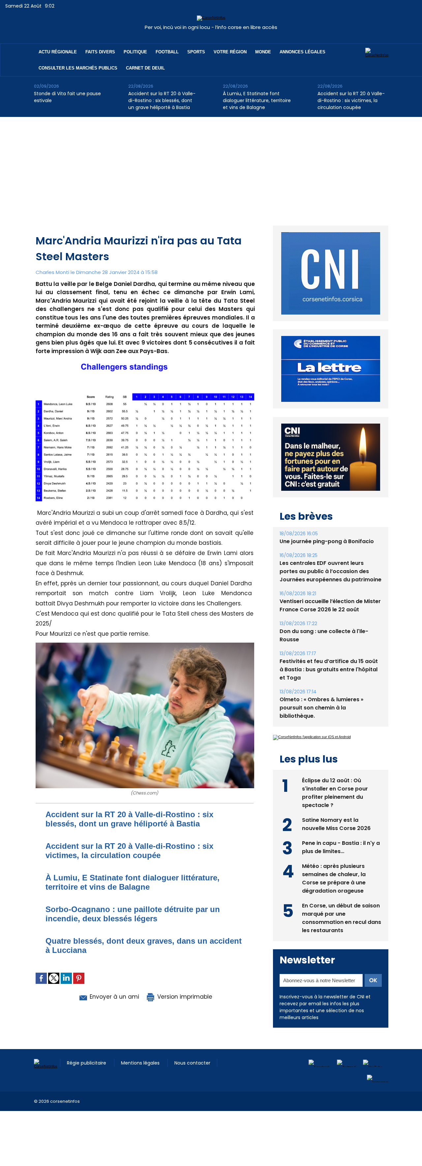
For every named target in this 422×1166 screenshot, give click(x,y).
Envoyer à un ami (113, 997)
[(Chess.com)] (145, 645)
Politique (135, 51)
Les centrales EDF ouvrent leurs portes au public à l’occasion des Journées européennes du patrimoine (330, 586)
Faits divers (100, 51)
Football (167, 51)
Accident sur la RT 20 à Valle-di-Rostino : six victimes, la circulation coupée (351, 100)
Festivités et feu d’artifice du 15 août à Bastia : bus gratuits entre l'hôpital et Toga (329, 685)
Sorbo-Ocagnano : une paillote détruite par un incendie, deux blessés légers (132, 914)
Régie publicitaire (87, 1070)
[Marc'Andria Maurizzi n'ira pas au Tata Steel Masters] (145, 365)
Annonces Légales (302, 51)
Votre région (230, 51)
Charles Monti (52, 272)
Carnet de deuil (145, 68)
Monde (263, 51)
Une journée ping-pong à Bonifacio (327, 556)
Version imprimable (184, 997)
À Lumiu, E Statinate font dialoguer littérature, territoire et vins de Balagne (257, 100)
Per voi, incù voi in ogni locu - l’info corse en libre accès (211, 27)
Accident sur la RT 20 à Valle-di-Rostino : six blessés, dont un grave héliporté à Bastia (162, 100)
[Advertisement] (211, 166)
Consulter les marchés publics (78, 68)
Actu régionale (58, 51)
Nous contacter (192, 1070)
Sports (196, 51)
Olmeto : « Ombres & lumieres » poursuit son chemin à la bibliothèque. (321, 723)
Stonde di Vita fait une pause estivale (67, 97)
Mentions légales (141, 1070)
